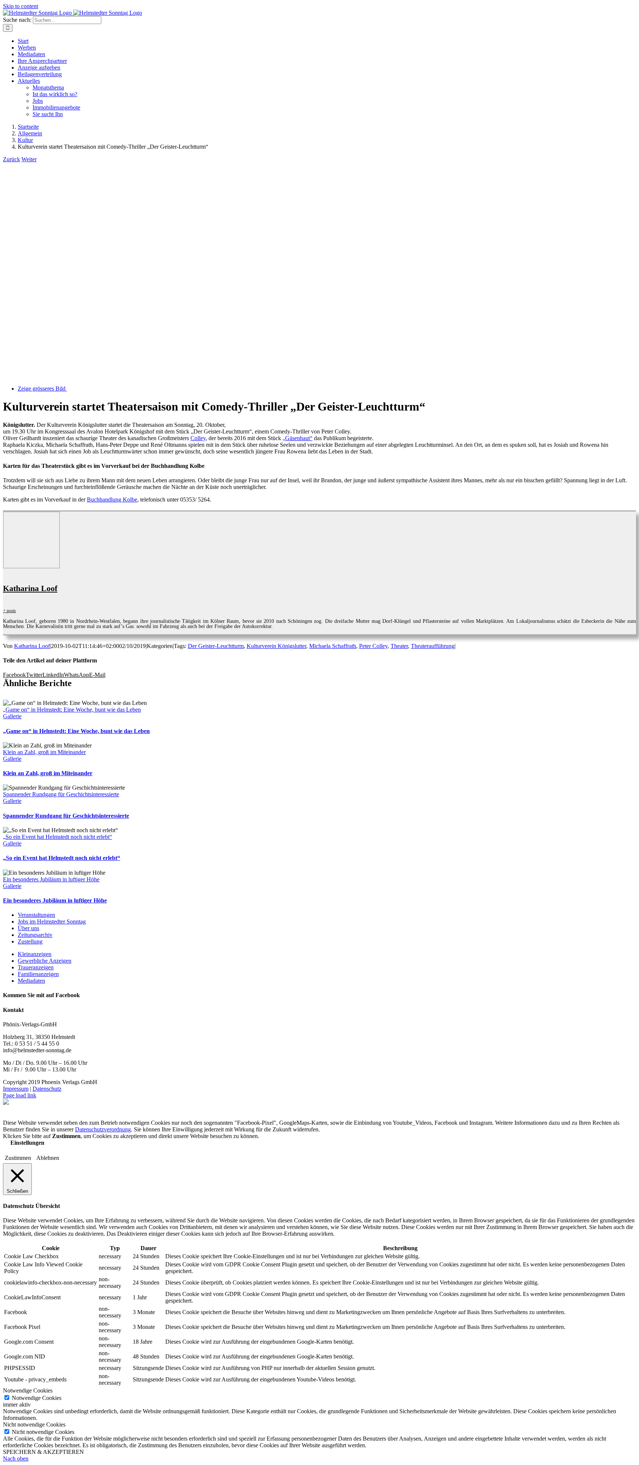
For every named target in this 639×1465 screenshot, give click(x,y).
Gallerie (12, 716)
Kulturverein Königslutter (276, 646)
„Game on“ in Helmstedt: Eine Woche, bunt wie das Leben (72, 709)
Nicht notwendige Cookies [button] (34, 1424)
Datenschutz (47, 1089)
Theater (399, 646)
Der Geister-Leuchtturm (216, 646)
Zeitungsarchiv (35, 935)
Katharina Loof (30, 588)
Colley (198, 438)
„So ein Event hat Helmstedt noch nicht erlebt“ (57, 837)
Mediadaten (31, 981)
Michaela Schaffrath (332, 646)
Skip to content (20, 6)
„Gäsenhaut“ (297, 438)
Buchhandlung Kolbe (112, 499)
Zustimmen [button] (18, 1158)
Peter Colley (373, 646)
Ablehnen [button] (47, 1158)
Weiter (29, 159)
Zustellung (30, 941)
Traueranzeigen (36, 967)
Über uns (28, 928)
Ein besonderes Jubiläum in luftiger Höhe (51, 879)
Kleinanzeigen (34, 954)
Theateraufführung (432, 646)
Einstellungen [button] (27, 1143)
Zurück (11, 159)
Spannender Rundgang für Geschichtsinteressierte (61, 794)
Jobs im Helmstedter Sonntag (52, 921)
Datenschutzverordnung (103, 1129)
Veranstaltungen (36, 915)
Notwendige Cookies (36, 1398)
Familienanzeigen (38, 974)
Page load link (19, 1095)
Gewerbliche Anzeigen (44, 961)
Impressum (15, 1089)
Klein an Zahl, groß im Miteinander (44, 752)
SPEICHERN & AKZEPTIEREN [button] (43, 1452)
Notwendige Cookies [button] (28, 1390)
